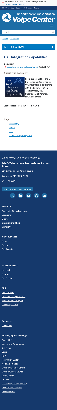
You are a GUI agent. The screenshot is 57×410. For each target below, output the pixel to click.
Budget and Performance (13, 344)
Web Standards (8, 391)
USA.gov (5, 379)
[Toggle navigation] (51, 25)
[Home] (28, 17)
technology (14, 123)
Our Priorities (7, 278)
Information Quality (10, 360)
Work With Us (8, 292)
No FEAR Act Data (10, 364)
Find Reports (7, 249)
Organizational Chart (11, 223)
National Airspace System (20, 135)
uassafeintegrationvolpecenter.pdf (23, 67)
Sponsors (6, 274)
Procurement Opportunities (13, 296)
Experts (5, 219)
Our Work (14, 38)
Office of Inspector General (13, 368)
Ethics (4, 352)
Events (5, 245)
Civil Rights (6, 348)
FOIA (4, 356)
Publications (7, 325)
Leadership (6, 215)
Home (5, 38)
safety (12, 127)
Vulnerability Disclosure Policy (14, 383)
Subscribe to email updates (17, 189)
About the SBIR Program (12, 300)
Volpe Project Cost (10, 304)
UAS (11, 131)
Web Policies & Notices (12, 387)
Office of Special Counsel (12, 371)
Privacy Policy (8, 375)
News (4, 241)
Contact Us (7, 227)
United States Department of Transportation (22, 8)
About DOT (7, 340)
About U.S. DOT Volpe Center (14, 211)
